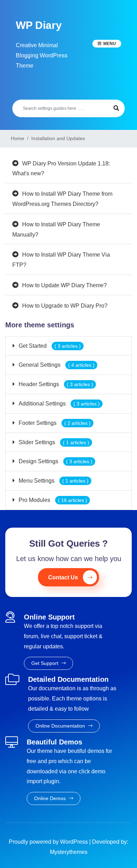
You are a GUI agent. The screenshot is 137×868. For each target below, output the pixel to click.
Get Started (49, 346)
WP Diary (39, 25)
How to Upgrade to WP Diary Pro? (64, 306)
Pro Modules (52, 500)
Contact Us (63, 577)
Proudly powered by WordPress (49, 842)
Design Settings (54, 461)
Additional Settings (58, 404)
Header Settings (55, 384)
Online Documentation (60, 726)
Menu (109, 43)
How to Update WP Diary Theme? (64, 285)
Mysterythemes (68, 852)
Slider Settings (53, 442)
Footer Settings (54, 423)
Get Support (45, 663)
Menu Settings (53, 481)
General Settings (55, 365)
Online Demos (50, 798)
